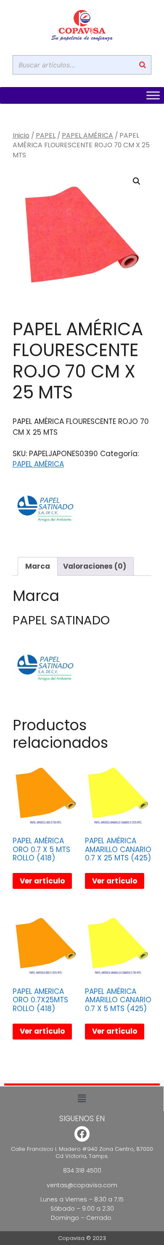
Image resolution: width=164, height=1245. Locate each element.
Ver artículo (42, 881)
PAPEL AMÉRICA (87, 135)
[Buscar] (142, 65)
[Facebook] (82, 1134)
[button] (136, 181)
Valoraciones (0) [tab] (94, 566)
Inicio (21, 135)
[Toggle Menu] (153, 95)
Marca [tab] (37, 566)
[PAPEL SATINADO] (44, 510)
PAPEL (46, 135)
